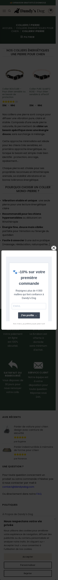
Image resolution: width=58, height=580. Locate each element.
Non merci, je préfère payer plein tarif (29, 323)
